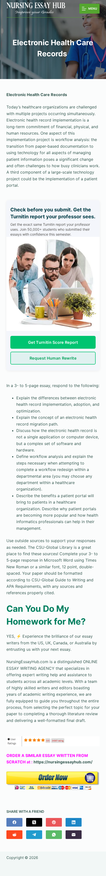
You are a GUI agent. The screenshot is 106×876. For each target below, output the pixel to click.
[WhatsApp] (54, 834)
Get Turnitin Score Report (53, 342)
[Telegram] (34, 834)
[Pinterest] (54, 822)
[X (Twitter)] (34, 822)
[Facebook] (14, 822)
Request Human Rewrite (53, 358)
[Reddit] (14, 834)
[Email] (74, 834)
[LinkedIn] (74, 822)
